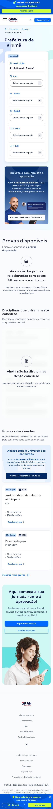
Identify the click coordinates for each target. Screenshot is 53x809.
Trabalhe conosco (26, 737)
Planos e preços (26, 715)
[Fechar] (50, 797)
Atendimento (26, 732)
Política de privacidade (26, 755)
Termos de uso (26, 760)
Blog (26, 726)
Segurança (26, 766)
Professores (26, 721)
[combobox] (26, 83)
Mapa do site (26, 771)
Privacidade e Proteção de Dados (26, 777)
